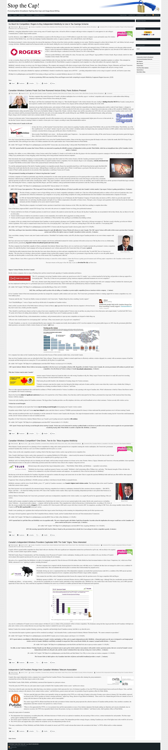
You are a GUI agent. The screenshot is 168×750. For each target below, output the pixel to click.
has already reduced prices (84, 369)
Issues (15, 15)
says (56, 306)
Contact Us (131, 15)
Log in (138, 48)
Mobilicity (52, 27)
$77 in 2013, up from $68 (23, 507)
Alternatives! (140, 15)
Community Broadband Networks (144, 59)
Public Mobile (61, 545)
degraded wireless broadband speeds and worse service (42, 243)
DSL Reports (140, 61)
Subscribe (156, 15)
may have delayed (39, 410)
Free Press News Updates (142, 67)
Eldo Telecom (140, 63)
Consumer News (45, 27)
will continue (74, 419)
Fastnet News (140, 65)
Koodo (51, 545)
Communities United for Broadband (145, 57)
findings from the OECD (110, 102)
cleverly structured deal (101, 161)
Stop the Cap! (23, 5)
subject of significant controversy (30, 395)
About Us (148, 15)
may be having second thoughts (47, 407)
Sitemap (10, 748)
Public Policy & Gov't (60, 27)
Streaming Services (39, 15)
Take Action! (123, 15)
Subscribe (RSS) (13, 747)
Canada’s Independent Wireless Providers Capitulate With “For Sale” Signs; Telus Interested (47, 542)
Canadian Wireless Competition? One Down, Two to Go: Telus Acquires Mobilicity (43, 441)
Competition (38, 27)
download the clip (83, 262)
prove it (89, 248)
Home (10, 15)
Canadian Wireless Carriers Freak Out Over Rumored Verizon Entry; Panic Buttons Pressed (47, 90)
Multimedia (21, 15)
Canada (33, 27)
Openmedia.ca (140, 69)
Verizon (77, 93)
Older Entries (12, 738)
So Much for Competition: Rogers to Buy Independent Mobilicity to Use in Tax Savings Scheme (48, 24)
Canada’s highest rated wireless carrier (76, 483)
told (25, 37)
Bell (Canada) (38, 93)
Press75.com (24, 745)
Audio (33, 93)
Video (73, 27)
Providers (29, 15)
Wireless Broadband (92, 27)
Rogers (67, 27)
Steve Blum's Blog (141, 72)
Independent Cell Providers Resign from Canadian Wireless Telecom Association (43, 670)
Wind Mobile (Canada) (81, 27)
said (49, 325)
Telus (70, 27)
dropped (33, 505)
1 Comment (109, 93)
